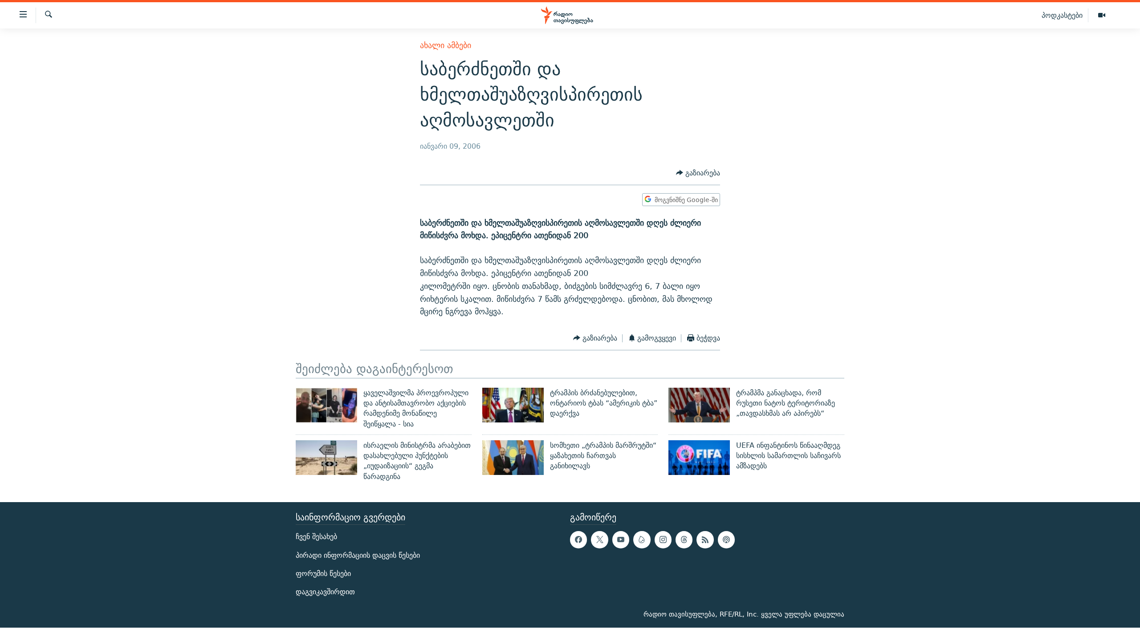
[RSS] (704, 539)
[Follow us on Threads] (684, 539)
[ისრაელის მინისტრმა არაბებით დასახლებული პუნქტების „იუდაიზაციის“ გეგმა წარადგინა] (326, 457)
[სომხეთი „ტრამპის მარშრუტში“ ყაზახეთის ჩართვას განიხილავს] (513, 457)
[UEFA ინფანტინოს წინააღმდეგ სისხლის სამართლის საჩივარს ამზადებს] (699, 457)
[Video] (1101, 15)
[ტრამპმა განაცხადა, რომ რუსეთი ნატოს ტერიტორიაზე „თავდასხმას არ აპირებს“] (699, 405)
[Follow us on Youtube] (620, 539)
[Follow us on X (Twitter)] (599, 539)
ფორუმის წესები (323, 573)
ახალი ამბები (445, 45)
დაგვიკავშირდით (325, 591)
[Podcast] (726, 539)
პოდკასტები (1062, 15)
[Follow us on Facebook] (578, 539)
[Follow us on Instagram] (663, 539)
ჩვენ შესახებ (316, 536)
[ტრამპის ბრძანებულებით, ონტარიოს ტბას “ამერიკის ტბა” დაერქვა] (513, 405)
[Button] (698, 172)
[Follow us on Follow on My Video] (641, 539)
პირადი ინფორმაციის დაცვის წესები (358, 555)
